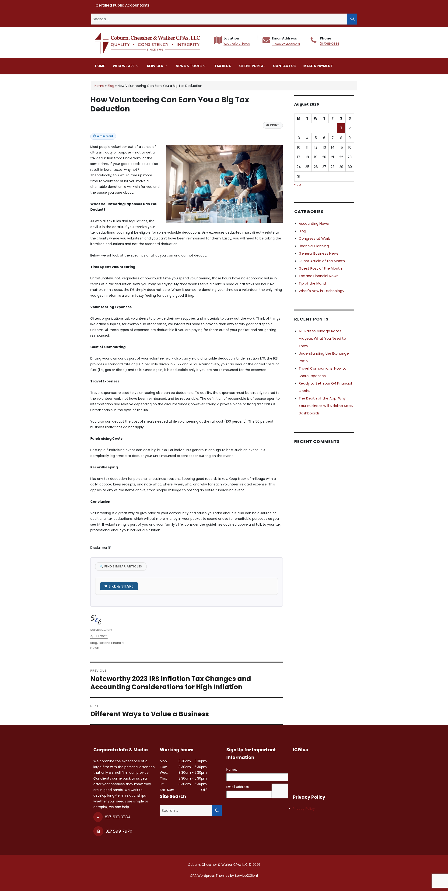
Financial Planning (314, 245)
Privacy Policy (304, 808)
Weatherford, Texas (237, 44)
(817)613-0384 (329, 44)
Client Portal (252, 66)
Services (155, 66)
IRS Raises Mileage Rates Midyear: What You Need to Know (322, 338)
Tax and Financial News (318, 275)
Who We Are (124, 66)
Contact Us (284, 66)
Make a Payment (318, 66)
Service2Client (101, 629)
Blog (111, 85)
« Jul (297, 184)
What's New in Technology (321, 290)
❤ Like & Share (119, 586)
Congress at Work (314, 238)
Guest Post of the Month (320, 268)
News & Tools (189, 66)
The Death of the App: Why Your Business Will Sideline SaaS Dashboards (326, 406)
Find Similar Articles (121, 566)
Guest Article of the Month (322, 260)
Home (100, 66)
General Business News (319, 253)
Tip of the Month (313, 283)
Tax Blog (222, 66)
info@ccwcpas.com (286, 44)
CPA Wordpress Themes (209, 875)
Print (272, 125)
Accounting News (314, 223)
